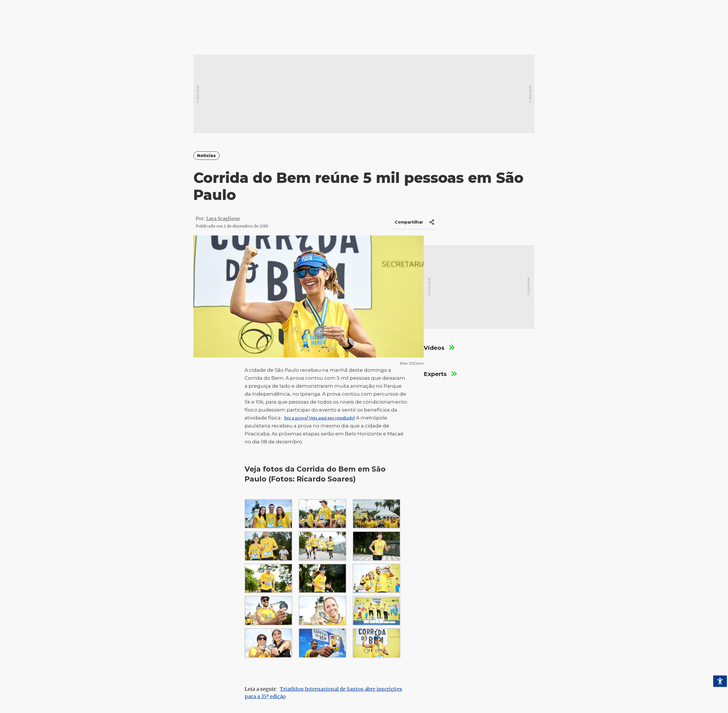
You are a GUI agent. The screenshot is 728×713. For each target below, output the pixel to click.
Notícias (206, 155)
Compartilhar (409, 222)
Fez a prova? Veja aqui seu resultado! (319, 418)
